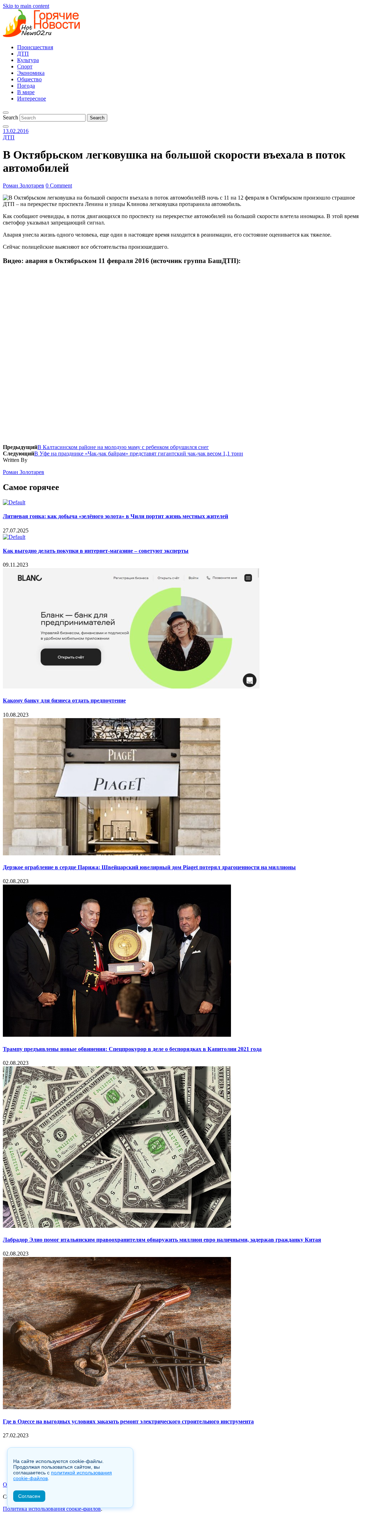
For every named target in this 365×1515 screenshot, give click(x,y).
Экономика (31, 73)
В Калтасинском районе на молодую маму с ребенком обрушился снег (123, 447)
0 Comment (59, 185)
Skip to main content (26, 6)
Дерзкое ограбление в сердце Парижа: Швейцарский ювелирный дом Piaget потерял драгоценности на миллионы (149, 867)
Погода (26, 86)
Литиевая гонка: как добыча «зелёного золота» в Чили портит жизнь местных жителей (115, 516)
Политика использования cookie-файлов (52, 1509)
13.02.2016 (16, 131)
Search (10, 117)
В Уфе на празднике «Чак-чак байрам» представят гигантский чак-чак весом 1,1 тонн (138, 453)
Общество (29, 79)
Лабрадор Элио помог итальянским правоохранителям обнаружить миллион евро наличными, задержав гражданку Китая (162, 1240)
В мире (26, 92)
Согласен (29, 1496)
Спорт (24, 66)
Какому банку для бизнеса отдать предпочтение (64, 700)
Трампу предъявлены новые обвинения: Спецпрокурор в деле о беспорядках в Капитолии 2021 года (132, 1049)
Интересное (31, 99)
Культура (28, 60)
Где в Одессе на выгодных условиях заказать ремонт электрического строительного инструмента (128, 1421)
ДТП (23, 54)
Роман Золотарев (23, 185)
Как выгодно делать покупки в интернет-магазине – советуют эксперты (96, 551)
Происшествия (35, 47)
